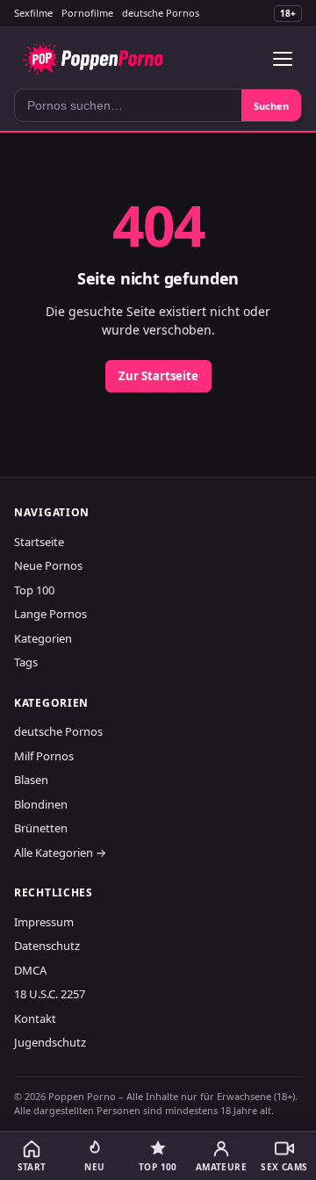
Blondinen (41, 804)
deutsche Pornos (160, 12)
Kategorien (43, 638)
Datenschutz (47, 945)
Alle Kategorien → (60, 852)
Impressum (44, 922)
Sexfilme (33, 12)
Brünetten (41, 828)
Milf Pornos (44, 756)
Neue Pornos (48, 565)
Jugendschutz (50, 1042)
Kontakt (35, 1018)
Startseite (39, 542)
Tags (26, 662)
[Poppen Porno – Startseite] (92, 59)
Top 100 (34, 590)
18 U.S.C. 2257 (49, 994)
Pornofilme (87, 12)
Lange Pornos (50, 614)
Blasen (31, 780)
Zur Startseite (158, 376)
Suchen (271, 105)
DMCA (30, 970)
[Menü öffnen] (282, 59)
